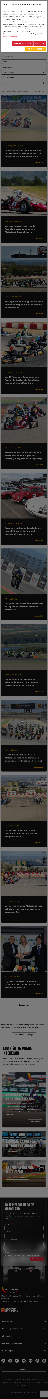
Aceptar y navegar (22, 43)
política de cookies (10, 36)
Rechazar (39, 43)
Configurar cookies (35, 49)
